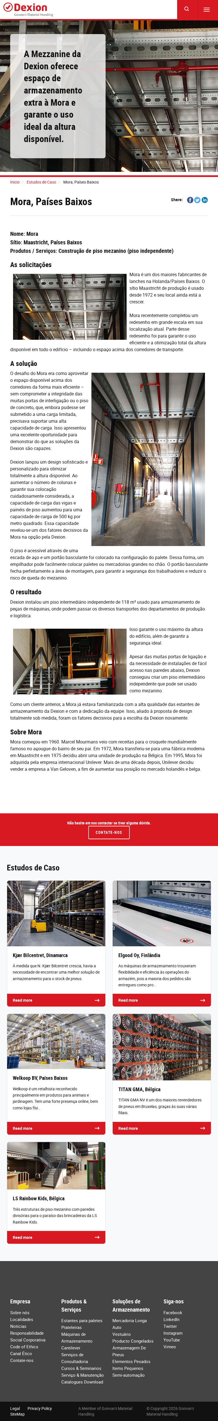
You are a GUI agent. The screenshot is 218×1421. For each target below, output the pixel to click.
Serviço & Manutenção (82, 1375)
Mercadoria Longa (129, 1320)
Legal (15, 1408)
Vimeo (170, 1346)
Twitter (170, 1326)
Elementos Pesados (131, 1361)
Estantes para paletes (81, 1320)
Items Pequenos (127, 1368)
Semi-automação (128, 1375)
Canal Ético (21, 1353)
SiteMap (17, 1414)
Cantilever (70, 1348)
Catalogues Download (82, 1382)
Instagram (173, 1333)
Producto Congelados (133, 1341)
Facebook (173, 1312)
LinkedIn (171, 1319)
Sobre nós (20, 1312)
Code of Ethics (24, 1346)
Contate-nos (109, 832)
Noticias (18, 1326)
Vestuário (121, 1334)
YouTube (172, 1340)
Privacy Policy (40, 1408)
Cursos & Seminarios (81, 1368)
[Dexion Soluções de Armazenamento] (28, 10)
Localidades (21, 1319)
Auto (116, 1327)
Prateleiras (71, 1327)
